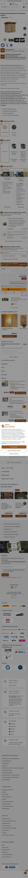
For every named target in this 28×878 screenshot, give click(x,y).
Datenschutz (11, 453)
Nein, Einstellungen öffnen (14, 450)
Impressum (16, 453)
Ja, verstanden (14, 447)
